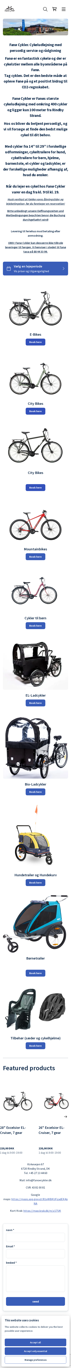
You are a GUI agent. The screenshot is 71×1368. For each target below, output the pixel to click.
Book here (35, 342)
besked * (11, 1262)
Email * (10, 1246)
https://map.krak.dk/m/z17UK (42, 1210)
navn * (10, 1230)
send (35, 1301)
